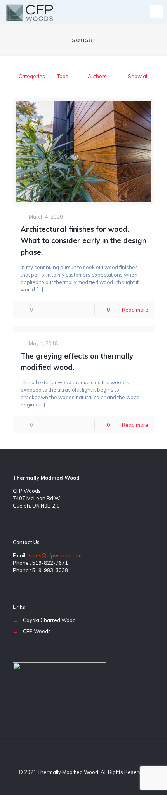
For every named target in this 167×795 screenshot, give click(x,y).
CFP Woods (37, 631)
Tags (62, 76)
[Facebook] (73, 783)
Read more (135, 309)
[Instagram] (94, 783)
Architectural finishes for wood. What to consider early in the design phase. (83, 240)
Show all (138, 76)
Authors (97, 76)
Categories (32, 76)
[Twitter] (84, 783)
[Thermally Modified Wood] (30, 11)
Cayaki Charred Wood (49, 620)
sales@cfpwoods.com (55, 555)
